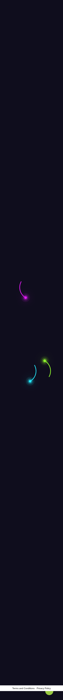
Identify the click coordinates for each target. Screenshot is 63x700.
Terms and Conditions (23, 688)
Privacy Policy (44, 688)
